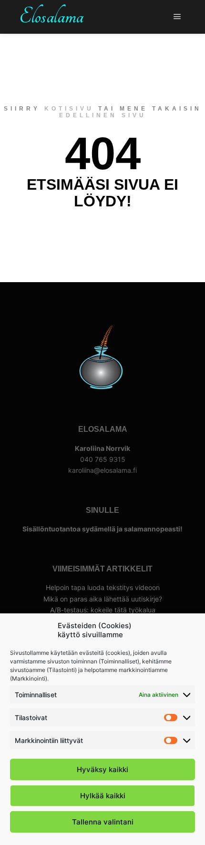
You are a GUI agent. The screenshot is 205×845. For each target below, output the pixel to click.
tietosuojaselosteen (150, 558)
